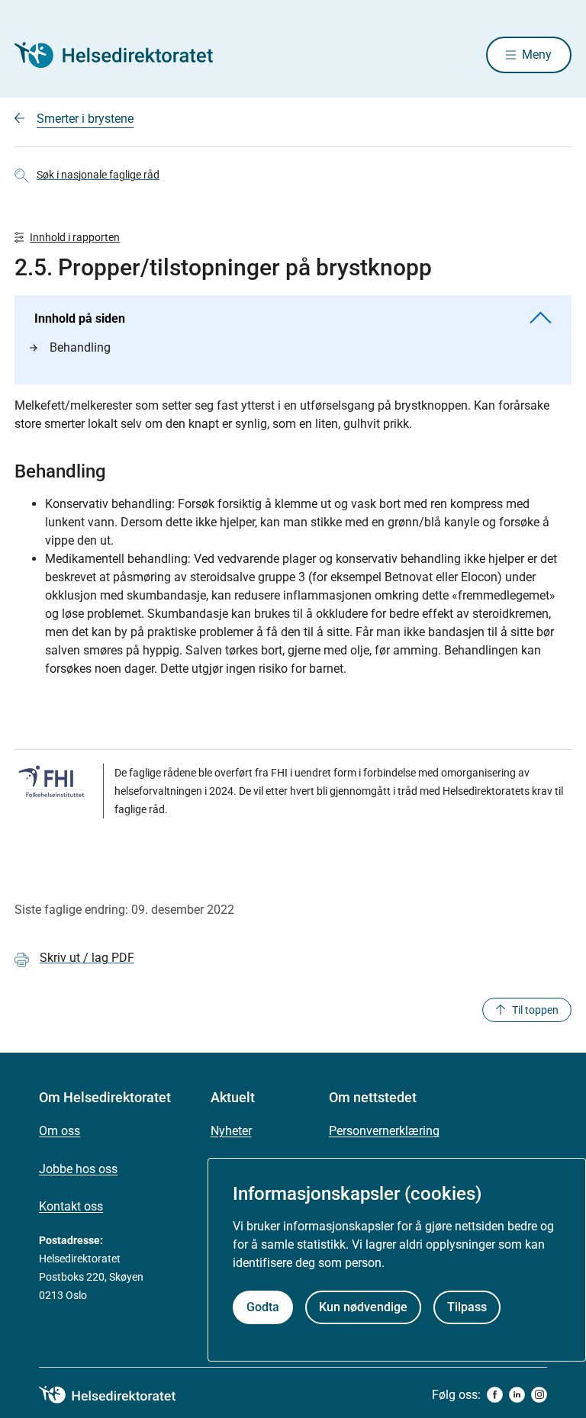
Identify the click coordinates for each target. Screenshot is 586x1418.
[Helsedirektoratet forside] (124, 55)
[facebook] (495, 1395)
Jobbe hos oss (78, 1169)
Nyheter (231, 1131)
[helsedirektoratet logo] (118, 1395)
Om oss (59, 1131)
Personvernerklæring (384, 1131)
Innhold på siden (79, 318)
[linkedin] (517, 1395)
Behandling (80, 347)
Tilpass (467, 1307)
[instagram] (539, 1395)
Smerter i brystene (85, 118)
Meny (537, 54)
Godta (262, 1307)
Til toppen (535, 1010)
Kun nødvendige (363, 1307)
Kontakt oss (71, 1206)
